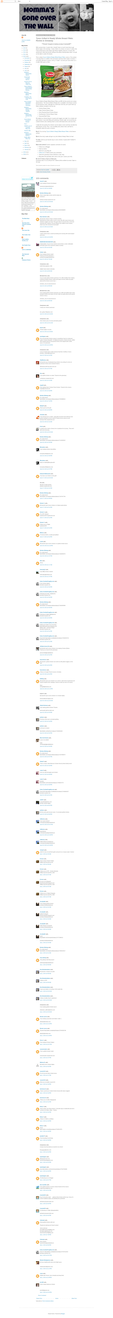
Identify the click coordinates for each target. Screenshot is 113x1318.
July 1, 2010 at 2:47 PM (45, 1057)
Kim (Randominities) (45, 969)
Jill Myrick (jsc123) (44, 646)
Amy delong (43, 957)
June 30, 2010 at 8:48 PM (46, 814)
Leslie (41, 541)
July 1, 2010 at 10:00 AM (46, 991)
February (26, 147)
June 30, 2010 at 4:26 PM (46, 765)
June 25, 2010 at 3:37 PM (46, 368)
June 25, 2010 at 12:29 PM (46, 345)
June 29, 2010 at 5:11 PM (46, 631)
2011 (24, 54)
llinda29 (42, 405)
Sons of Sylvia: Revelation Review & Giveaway (27, 103)
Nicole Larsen (43, 1016)
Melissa (42, 532)
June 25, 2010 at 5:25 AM (46, 247)
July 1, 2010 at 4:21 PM (45, 1101)
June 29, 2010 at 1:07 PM (46, 576)
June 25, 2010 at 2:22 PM (46, 355)
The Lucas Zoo (25, 230)
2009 (24, 152)
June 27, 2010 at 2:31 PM (46, 488)
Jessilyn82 (42, 901)
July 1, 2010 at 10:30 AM (46, 1012)
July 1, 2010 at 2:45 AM (45, 854)
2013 (24, 50)
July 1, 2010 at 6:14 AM (45, 953)
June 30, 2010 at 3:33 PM (46, 746)
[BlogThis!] (54, 170)
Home (56, 1298)
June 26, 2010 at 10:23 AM (46, 432)
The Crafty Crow (26, 234)
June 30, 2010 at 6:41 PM (46, 795)
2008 (24, 154)
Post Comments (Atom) (47, 1301)
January (26, 149)
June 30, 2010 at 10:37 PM (46, 824)
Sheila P (42, 761)
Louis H (42, 770)
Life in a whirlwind (26, 249)
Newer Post (39, 1298)
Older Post (74, 1298)
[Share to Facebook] (58, 170)
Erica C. (42, 1040)
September (27, 64)
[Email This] (53, 170)
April (25, 143)
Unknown (42, 1220)
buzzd (41, 327)
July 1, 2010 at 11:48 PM (46, 1277)
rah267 (41, 799)
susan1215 (42, 1071)
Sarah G (42, 181)
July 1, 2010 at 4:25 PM (45, 1121)
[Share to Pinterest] (59, 170)
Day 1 (25, 124)
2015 (24, 48)
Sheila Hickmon (44, 705)
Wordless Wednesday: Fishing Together (28, 109)
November (27, 60)
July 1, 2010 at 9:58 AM (45, 973)
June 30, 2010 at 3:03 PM (46, 712)
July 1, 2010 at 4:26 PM (45, 1131)
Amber (41, 252)
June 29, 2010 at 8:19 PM (46, 674)
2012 (24, 52)
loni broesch (43, 1089)
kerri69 (42, 1282)
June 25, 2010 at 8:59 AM (46, 300)
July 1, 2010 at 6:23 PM (45, 1162)
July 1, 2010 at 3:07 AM (45, 874)
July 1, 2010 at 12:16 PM (46, 1023)
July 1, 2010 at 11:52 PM (46, 1292)
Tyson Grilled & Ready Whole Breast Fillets (54, 57)
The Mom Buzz (25, 218)
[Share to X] (56, 170)
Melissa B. (42, 1062)
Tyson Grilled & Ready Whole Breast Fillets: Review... (28, 88)
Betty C (42, 1106)
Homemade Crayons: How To (27, 78)
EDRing (42, 678)
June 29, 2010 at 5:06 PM (46, 587)
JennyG (42, 850)
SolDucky (42, 819)
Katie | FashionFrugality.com (47, 581)
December (27, 58)
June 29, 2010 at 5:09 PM (46, 618)
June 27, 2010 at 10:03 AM (46, 477)
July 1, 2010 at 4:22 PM (45, 1112)
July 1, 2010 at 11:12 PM (46, 1268)
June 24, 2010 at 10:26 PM (46, 237)
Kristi (41, 426)
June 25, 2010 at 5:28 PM (46, 390)
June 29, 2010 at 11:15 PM (46, 688)
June (25, 70)
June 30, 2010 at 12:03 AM (46, 700)
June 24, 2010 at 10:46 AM (46, 201)
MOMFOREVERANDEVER (46, 242)
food (41, 171)
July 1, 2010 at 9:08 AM (45, 964)
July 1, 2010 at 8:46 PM (45, 1245)
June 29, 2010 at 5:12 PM (46, 641)
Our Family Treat (26, 245)
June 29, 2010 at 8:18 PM (46, 665)
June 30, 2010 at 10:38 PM (46, 835)
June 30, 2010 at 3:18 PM (46, 721)
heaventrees (43, 659)
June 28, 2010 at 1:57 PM (46, 556)
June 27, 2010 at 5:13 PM (46, 528)
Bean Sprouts (43, 216)
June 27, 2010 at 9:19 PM (46, 536)
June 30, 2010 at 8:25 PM (46, 805)
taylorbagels (43, 1156)
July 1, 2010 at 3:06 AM (45, 864)
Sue (41, 373)
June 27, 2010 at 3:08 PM (46, 498)
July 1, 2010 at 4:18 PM (45, 1084)
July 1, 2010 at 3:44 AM (45, 942)
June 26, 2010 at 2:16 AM (46, 421)
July (25, 68)
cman (41, 1273)
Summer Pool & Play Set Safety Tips (28, 83)
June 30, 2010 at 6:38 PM (46, 774)
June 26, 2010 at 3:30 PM (46, 442)
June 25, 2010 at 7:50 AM (46, 259)
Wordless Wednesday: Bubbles (28, 134)
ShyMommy (43, 360)
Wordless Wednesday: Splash (28, 74)
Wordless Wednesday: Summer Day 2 (28, 115)
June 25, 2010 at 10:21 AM (46, 322)
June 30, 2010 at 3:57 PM (46, 756)
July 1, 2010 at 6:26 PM (45, 1171)
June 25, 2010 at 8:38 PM (46, 410)
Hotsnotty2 (42, 569)
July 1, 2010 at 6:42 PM (45, 1215)
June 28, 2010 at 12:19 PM (46, 545)
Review (48, 171)
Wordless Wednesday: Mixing (28, 93)
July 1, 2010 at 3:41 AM (45, 907)
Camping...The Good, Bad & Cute (28, 98)
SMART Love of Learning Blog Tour (28, 127)
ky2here (42, 717)
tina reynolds (43, 1184)
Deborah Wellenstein (45, 473)
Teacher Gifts (27, 130)
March (26, 145)
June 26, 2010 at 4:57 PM (46, 469)
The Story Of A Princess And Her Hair (26, 224)
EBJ (41, 560)
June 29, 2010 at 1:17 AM (46, 564)
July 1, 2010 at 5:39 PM (45, 1140)
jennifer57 (42, 1136)
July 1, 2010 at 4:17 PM (45, 1075)
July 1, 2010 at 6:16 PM (45, 1152)
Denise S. (42, 503)
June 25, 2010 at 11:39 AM (46, 331)
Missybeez (42, 447)
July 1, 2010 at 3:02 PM (45, 1066)
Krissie (42, 858)
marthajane (43, 336)
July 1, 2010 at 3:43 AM (45, 919)
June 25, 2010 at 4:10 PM (46, 380)
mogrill (41, 385)
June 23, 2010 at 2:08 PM (46, 188)
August (26, 66)
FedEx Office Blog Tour (27, 138)
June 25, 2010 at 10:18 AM (46, 314)
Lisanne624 (43, 1195)
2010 (24, 56)
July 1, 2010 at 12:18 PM (46, 1035)
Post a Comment (42, 1295)
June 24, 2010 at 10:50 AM (46, 212)
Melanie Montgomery (45, 1260)
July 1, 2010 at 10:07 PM (46, 1255)
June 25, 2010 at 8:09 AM (46, 271)
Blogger (63, 1313)
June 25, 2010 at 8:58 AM (46, 286)
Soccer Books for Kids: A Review (27, 120)
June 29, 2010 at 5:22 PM (46, 654)
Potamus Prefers (26, 260)
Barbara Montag (44, 193)
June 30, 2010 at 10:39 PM (46, 845)
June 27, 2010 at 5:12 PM (46, 507)
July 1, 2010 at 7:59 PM (45, 1234)
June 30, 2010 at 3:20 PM (46, 733)
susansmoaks (43, 1049)
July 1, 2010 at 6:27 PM (45, 1180)
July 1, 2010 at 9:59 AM (45, 982)
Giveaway (44, 171)
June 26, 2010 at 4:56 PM (46, 455)
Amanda (42, 414)
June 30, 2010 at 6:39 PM (46, 784)
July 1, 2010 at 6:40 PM (45, 1203)
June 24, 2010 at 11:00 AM (46, 226)
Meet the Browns (44, 737)
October (26, 62)
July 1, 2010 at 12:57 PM (46, 1044)
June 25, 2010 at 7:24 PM (46, 401)
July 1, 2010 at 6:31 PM (45, 1190)
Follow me (41, 152)
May (25, 141)
